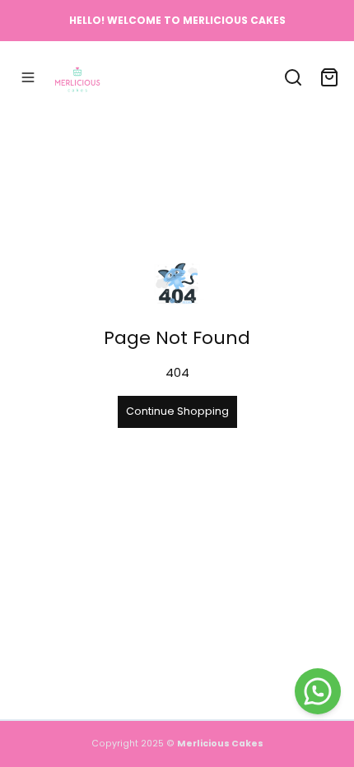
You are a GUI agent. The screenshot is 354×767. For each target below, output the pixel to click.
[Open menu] (28, 77)
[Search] (293, 77)
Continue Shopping (177, 411)
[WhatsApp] (318, 691)
